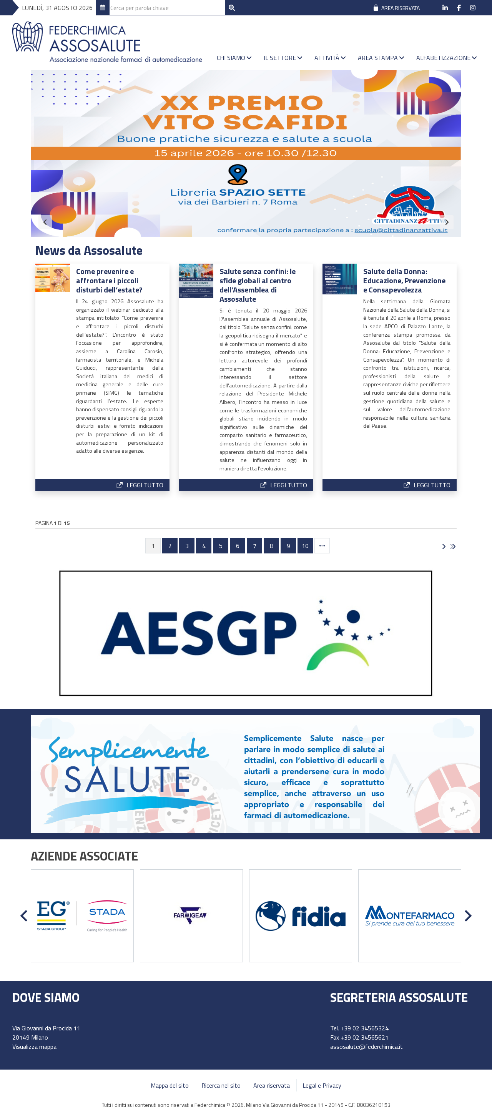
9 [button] (288, 545)
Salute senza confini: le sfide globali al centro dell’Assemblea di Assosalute (257, 285)
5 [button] (221, 545)
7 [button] (254, 545)
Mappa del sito (170, 1085)
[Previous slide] (45, 222)
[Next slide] (447, 222)
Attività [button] (326, 57)
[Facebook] (459, 7)
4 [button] (204, 545)
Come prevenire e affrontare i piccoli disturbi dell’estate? (109, 280)
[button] (322, 545)
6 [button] (237, 545)
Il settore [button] (280, 57)
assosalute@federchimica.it (366, 1046)
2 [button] (170, 545)
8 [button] (271, 545)
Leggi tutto (144, 485)
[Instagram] (473, 7)
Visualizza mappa (34, 1046)
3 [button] (187, 545)
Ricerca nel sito (221, 1085)
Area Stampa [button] (378, 57)
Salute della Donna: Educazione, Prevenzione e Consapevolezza (404, 280)
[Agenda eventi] (102, 7)
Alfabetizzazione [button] (443, 57)
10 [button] (305, 545)
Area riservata (271, 1085)
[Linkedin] (445, 7)
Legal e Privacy (322, 1085)
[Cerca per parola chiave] (232, 7)
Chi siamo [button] (231, 57)
